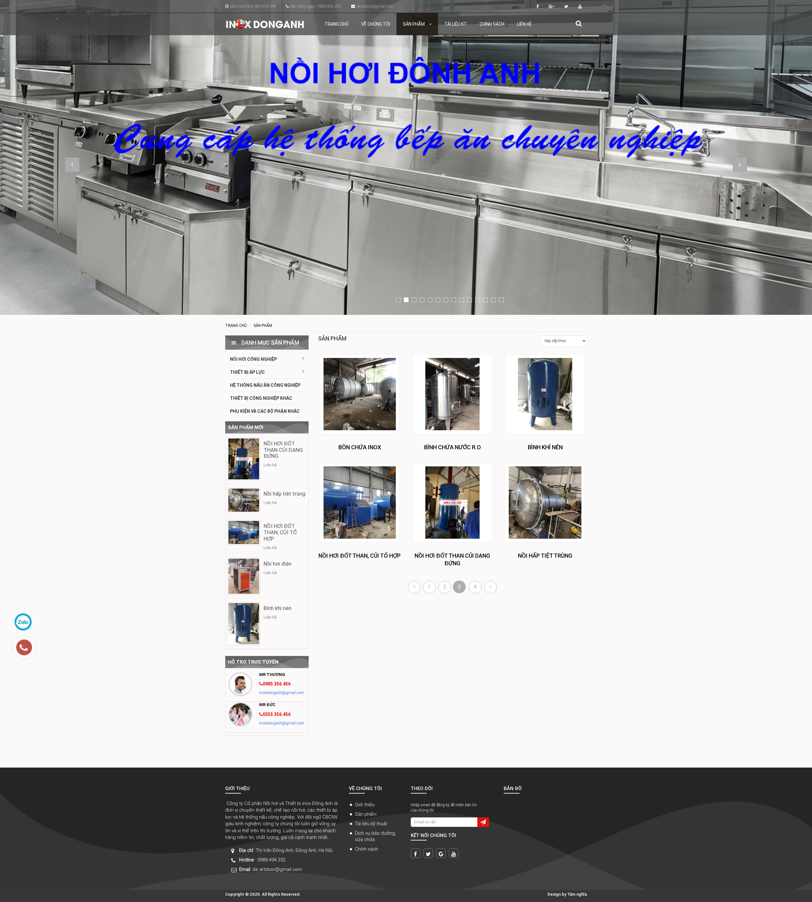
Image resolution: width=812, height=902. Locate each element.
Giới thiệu (365, 804)
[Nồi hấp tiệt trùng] (243, 499)
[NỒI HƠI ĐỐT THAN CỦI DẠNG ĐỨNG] (243, 458)
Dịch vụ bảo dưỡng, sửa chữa (375, 836)
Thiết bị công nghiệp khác (261, 398)
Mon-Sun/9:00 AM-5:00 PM (253, 6)
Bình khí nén (277, 608)
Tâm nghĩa (577, 894)
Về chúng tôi (375, 24)
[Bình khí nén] (243, 623)
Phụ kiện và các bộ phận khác (265, 411)
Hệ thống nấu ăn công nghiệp (265, 385)
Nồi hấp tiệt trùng (284, 493)
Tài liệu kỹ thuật (371, 824)
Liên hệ (524, 24)
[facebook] (415, 853)
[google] (441, 853)
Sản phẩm (414, 24)
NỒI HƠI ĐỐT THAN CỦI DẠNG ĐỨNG (283, 450)
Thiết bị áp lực (247, 372)
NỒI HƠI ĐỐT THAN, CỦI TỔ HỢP (280, 532)
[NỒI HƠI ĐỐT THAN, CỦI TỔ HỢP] (243, 532)
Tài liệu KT (455, 24)
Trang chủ (336, 24)
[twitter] (428, 853)
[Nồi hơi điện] (243, 576)
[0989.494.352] (27, 651)
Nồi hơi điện (277, 563)
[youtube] (453, 853)
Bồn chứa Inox (359, 447)
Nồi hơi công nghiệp (253, 359)
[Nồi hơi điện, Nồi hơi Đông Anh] (264, 22)
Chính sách (492, 24)
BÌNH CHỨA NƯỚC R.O (452, 447)
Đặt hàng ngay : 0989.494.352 (315, 6)
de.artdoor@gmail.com (375, 6)
